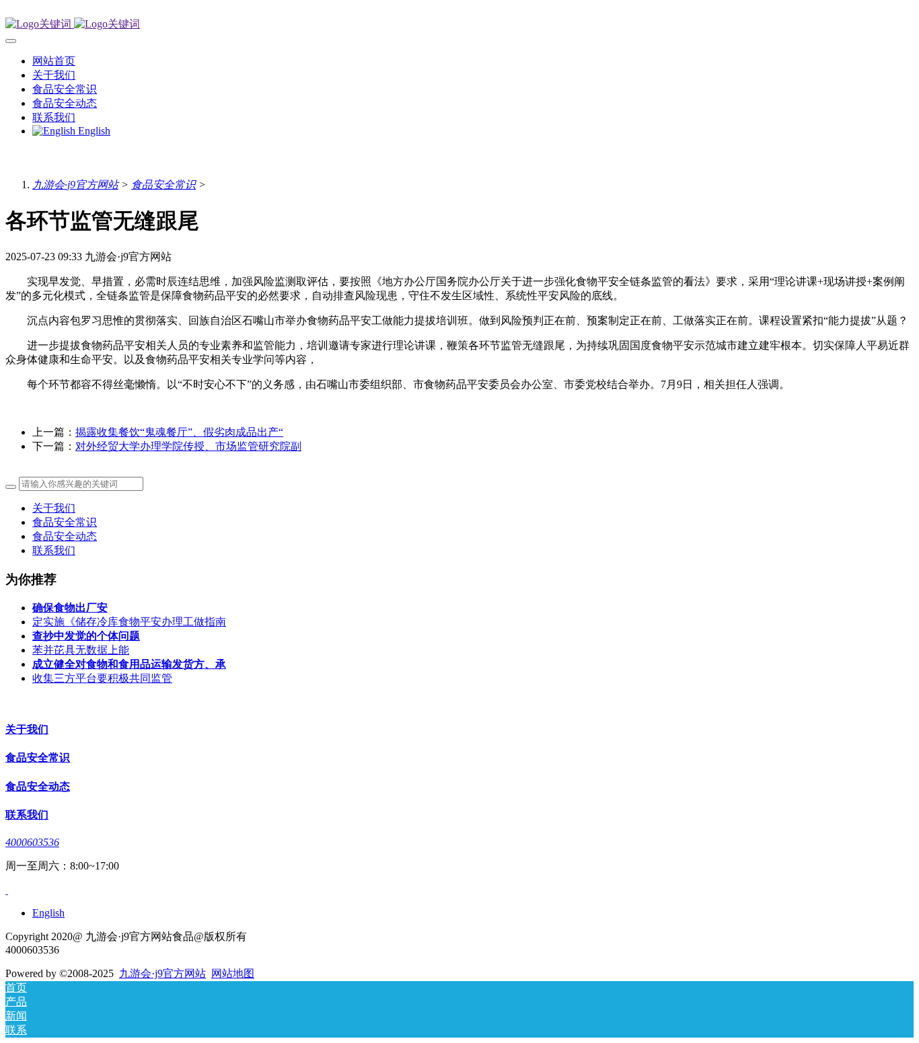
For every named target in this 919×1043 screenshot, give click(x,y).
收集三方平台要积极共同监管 (102, 678)
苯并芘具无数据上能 (80, 650)
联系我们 (53, 550)
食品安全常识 (163, 184)
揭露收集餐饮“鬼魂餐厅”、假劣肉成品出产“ (179, 432)
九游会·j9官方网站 (75, 184)
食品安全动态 (64, 536)
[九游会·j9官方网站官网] (459, 24)
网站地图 (232, 973)
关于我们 (53, 508)
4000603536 (32, 842)
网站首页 (53, 61)
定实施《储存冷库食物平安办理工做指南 (129, 621)
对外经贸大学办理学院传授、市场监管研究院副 (188, 446)
